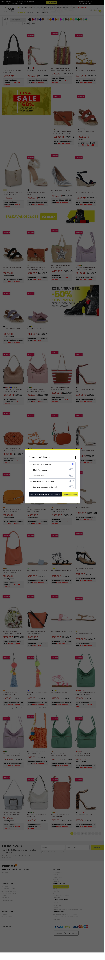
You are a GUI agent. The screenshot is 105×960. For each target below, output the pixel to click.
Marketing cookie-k (41, 470)
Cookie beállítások (40, 457)
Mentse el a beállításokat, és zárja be (45, 494)
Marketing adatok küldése (43, 481)
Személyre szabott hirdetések (45, 487)
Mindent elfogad (70, 494)
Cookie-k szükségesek (42, 464)
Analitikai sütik (38, 476)
